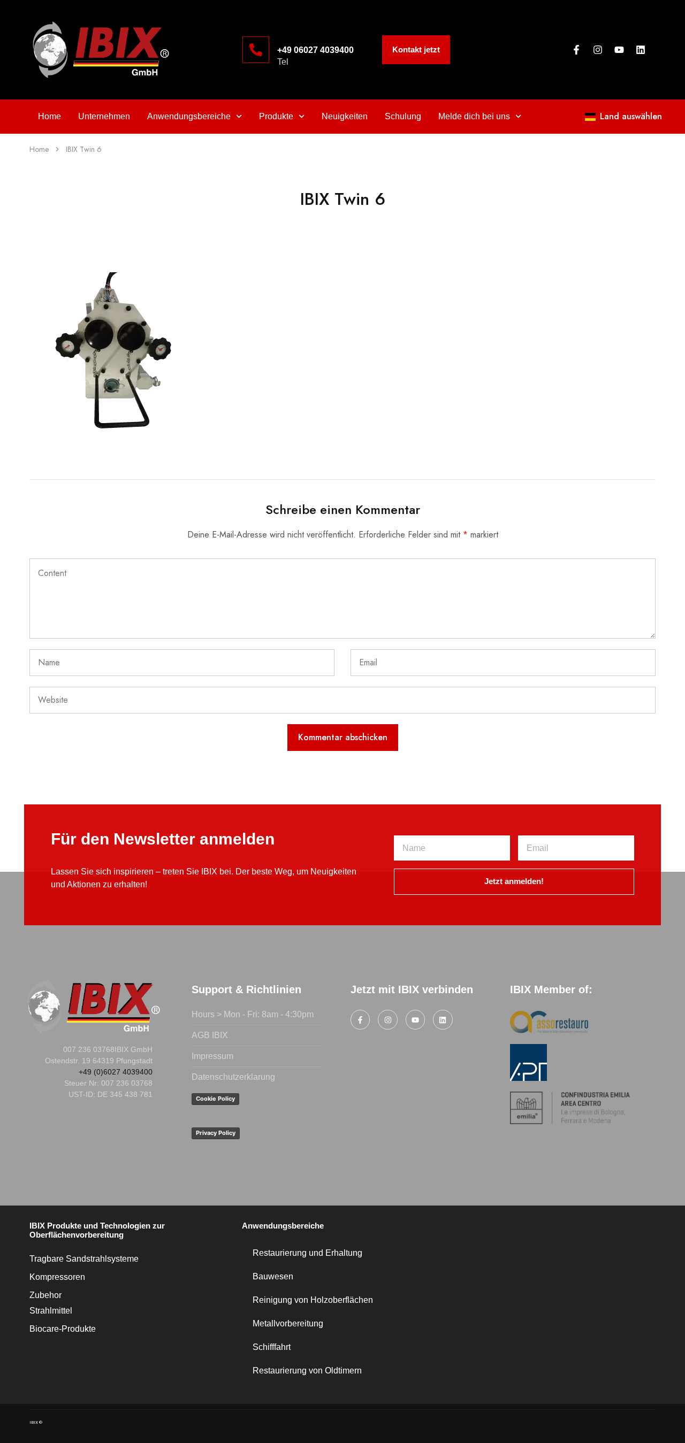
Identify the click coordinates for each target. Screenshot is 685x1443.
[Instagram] (597, 49)
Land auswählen (631, 116)
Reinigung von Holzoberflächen (313, 1299)
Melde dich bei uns (474, 116)
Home (49, 116)
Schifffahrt (272, 1347)
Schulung (403, 116)
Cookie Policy (215, 1098)
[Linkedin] (640, 49)
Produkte (276, 116)
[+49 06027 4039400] (255, 49)
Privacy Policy (215, 1133)
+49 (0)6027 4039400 (116, 1072)
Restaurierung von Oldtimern (307, 1370)
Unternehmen (104, 116)
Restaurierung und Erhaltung (307, 1252)
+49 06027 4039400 (315, 50)
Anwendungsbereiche (189, 116)
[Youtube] (619, 49)
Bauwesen (273, 1276)
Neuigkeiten (345, 116)
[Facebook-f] (576, 49)
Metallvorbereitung (288, 1323)
